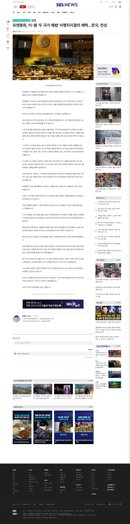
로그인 (107, 2)
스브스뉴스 (78, 484)
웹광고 (34, 504)
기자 (93, 482)
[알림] (120, 6)
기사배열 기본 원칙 (82, 515)
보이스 (45, 485)
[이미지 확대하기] (14, 78)
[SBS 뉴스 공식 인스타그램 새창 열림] (120, 504)
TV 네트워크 (16, 491)
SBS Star (110, 487)
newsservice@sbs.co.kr (65, 513)
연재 (61, 469)
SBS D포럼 (110, 489)
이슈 (14, 493)
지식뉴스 (109, 472)
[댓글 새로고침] (19, 338)
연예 (58, 12)
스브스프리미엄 (111, 469)
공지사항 (94, 494)
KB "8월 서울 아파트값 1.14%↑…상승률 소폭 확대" (37, 321)
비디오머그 (78, 469)
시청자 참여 (26, 505)
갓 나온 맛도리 (79, 487)
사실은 (61, 472)
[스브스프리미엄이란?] (110, 346)
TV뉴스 (72, 12)
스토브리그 (78, 479)
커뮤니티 (109, 477)
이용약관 (41, 504)
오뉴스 (30, 484)
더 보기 (90, 380)
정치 (24, 12)
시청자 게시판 (95, 489)
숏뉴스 (93, 479)
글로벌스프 (97, 371)
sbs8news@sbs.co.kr (68, 510)
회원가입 (113, 2)
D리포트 (62, 482)
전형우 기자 (26, 316)
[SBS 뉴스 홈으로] (67, 5)
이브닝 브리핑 (47, 475)
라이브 (93, 477)
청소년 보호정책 (92, 515)
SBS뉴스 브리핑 (48, 487)
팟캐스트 (109, 475)
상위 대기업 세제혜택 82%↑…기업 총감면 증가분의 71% (38, 319)
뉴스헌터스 (31, 475)
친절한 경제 (62, 477)
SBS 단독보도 (63, 475)
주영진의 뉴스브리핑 (33, 482)
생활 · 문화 (15, 484)
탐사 (61, 492)
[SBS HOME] (120, 2)
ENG (101, 2)
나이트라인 (31, 486)
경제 (29, 12)
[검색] (116, 7)
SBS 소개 (16, 505)
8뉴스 (19, 12)
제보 (93, 475)
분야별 (14, 469)
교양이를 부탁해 (79, 477)
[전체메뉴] (13, 12)
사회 (34, 12)
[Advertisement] (53, 368)
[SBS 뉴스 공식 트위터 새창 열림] (116, 504)
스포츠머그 (78, 472)
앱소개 (93, 484)
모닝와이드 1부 (31, 477)
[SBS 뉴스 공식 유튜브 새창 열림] (110, 504)
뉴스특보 (30, 491)
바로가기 (94, 469)
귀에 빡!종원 (79, 475)
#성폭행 (111, 7)
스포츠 (53, 12)
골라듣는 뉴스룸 (48, 483)
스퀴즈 (108, 479)
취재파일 (64, 12)
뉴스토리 (30, 489)
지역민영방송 (100, 504)
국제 (39, 12)
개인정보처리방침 (50, 504)
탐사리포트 (62, 487)
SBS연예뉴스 (110, 485)
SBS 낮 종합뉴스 (48, 490)
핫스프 (96, 361)
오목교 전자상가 (79, 490)
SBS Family (89, 504)
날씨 (93, 472)
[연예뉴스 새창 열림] (108, 71)
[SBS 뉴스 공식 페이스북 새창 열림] (113, 504)
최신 (14, 472)
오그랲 (96, 351)
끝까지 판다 (62, 490)
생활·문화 (45, 12)
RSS (93, 486)
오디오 (45, 480)
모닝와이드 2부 (32, 479)
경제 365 (62, 479)
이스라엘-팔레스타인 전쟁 (21, 20)
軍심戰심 (46, 472)
